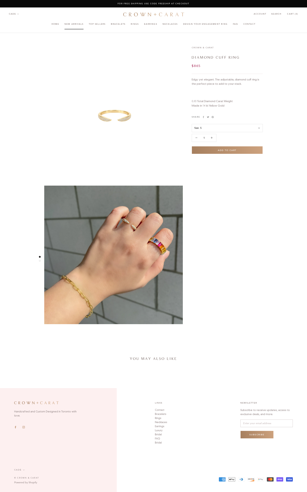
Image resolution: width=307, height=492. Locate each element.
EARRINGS (150, 24)
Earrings (159, 426)
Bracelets (118, 24)
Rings (158, 418)
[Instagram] (23, 427)
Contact (249, 24)
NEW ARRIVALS (74, 24)
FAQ (235, 24)
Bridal (158, 434)
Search (276, 14)
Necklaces (170, 24)
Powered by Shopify (25, 482)
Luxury (159, 430)
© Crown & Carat (26, 478)
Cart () (292, 14)
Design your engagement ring (205, 24)
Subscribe (257, 434)
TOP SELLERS (97, 24)
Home (55, 24)
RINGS (135, 24)
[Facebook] (15, 427)
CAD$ (12, 14)
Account (260, 14)
